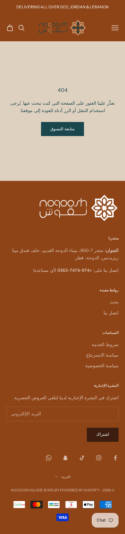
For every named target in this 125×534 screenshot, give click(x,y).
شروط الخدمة (105, 345)
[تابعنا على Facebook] (115, 458)
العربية (66, 476)
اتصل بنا (111, 313)
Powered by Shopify (79, 490)
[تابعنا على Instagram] (99, 458)
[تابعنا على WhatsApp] (49, 458)
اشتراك (102, 434)
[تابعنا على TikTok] (82, 458)
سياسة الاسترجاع (102, 355)
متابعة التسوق (62, 129)
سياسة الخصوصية (102, 366)
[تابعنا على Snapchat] (65, 458)
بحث (114, 302)
